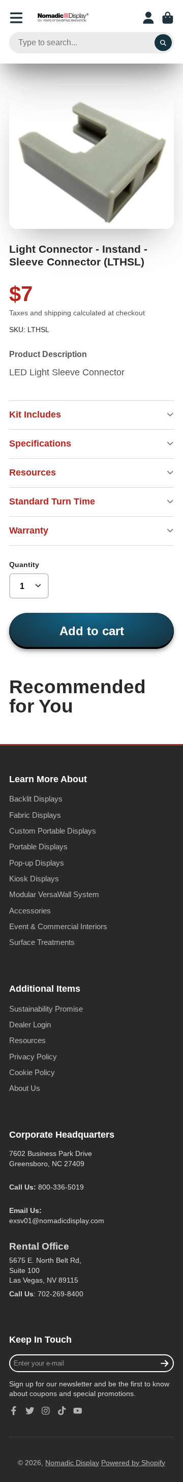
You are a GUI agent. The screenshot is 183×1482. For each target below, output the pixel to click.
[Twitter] (30, 1410)
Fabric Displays (35, 815)
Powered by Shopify (133, 1463)
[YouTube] (77, 1410)
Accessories (30, 910)
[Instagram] (45, 1410)
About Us (24, 1088)
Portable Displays (38, 846)
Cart (168, 18)
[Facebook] (13, 1410)
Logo (63, 17)
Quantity (24, 564)
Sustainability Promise (46, 1008)
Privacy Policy (33, 1056)
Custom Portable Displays (52, 830)
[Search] (163, 42)
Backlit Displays (36, 798)
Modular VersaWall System (54, 894)
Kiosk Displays (34, 878)
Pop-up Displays (36, 862)
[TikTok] (62, 1410)
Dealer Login (30, 1024)
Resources (27, 1040)
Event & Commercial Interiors (58, 926)
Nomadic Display (72, 1463)
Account (148, 18)
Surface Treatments (42, 942)
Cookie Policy (32, 1072)
